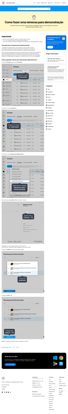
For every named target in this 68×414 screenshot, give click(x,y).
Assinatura (51, 381)
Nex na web (51, 397)
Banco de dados (52, 383)
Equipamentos (52, 391)
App (49, 379)
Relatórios (51, 403)
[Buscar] (49, 8)
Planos (60, 381)
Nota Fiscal (51, 399)
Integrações (51, 395)
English (60, 392)
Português (61, 391)
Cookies (3, 388)
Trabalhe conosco (62, 385)
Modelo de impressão (36, 394)
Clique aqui (5, 40)
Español (60, 394)
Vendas (50, 407)
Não (17, 347)
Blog (60, 379)
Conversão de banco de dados (38, 396)
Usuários (50, 405)
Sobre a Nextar (62, 383)
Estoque (50, 393)
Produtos (51, 401)
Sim (13, 347)
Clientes (50, 387)
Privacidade (4, 386)
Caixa (50, 385)
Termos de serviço (5, 384)
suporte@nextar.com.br (37, 387)
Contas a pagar (52, 389)
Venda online (51, 409)
